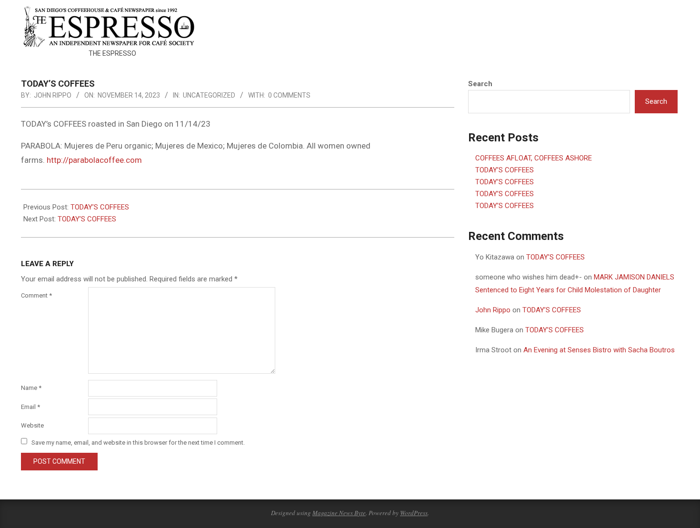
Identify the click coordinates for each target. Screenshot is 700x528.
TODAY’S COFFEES (99, 207)
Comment (36, 295)
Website (32, 425)
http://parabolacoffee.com (94, 160)
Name (31, 387)
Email (30, 406)
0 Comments (289, 95)
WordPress (414, 512)
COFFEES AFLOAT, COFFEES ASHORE (533, 158)
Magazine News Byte (339, 512)
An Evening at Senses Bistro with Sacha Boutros (599, 350)
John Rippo (492, 310)
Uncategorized (209, 95)
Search (480, 84)
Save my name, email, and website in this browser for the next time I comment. (138, 442)
